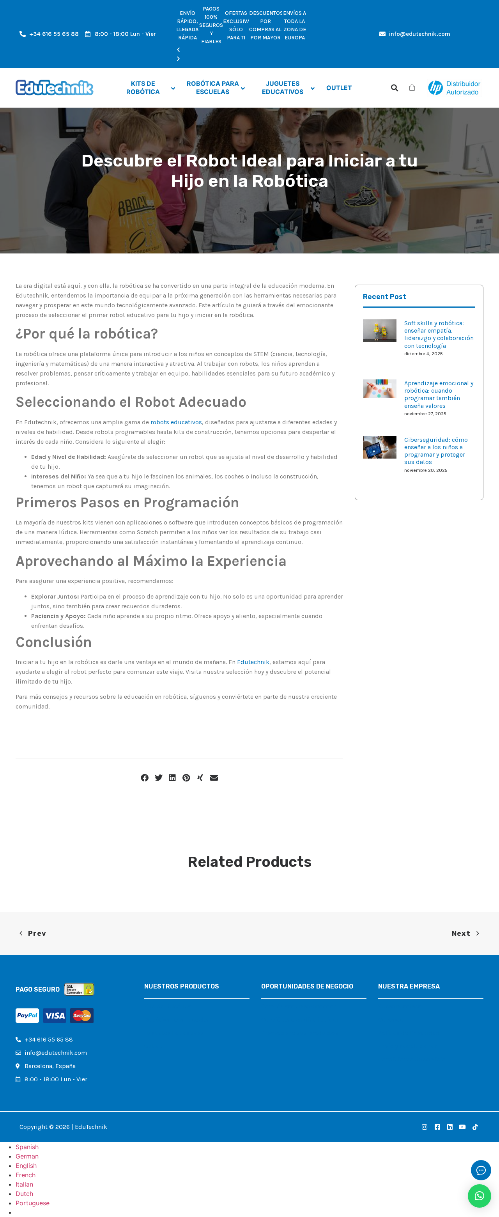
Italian (24, 1184)
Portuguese (33, 1203)
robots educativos (176, 422)
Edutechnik (253, 662)
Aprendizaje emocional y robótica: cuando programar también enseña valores (438, 394)
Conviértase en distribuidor (300, 1019)
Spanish (27, 1147)
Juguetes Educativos (173, 1032)
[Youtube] (462, 1127)
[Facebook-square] (437, 1127)
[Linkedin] (450, 1127)
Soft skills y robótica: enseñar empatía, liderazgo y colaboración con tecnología (439, 334)
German (27, 1156)
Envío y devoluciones (407, 1046)
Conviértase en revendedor (298, 1006)
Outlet (153, 1046)
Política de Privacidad (409, 1032)
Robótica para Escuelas (177, 1019)
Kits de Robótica (167, 1006)
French (25, 1175)
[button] (241, 50)
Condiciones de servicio (412, 1059)
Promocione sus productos (299, 1032)
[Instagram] (424, 1127)
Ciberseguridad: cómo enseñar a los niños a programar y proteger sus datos (436, 451)
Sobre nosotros (399, 1006)
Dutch (24, 1194)
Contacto (390, 1019)
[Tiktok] (475, 1127)
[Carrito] (412, 87)
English (26, 1165)
